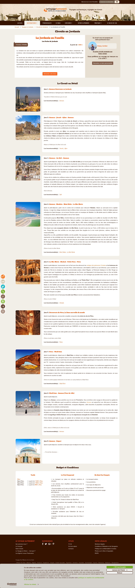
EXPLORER (68, 23)
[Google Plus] (50, 544)
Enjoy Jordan (102, 46)
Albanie (28, 562)
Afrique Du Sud (20, 562)
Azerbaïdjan (88, 562)
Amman (89, 402)
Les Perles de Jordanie (50, 41)
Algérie (34, 562)
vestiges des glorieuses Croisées (96, 265)
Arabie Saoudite (60, 562)
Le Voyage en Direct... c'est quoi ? (25, 551)
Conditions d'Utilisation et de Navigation (106, 546)
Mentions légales (100, 544)
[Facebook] (43, 544)
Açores (95, 562)
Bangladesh (115, 562)
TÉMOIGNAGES (47, 23)
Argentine (69, 562)
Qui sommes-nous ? (21, 544)
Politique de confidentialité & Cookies (105, 548)
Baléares (107, 562)
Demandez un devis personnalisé (102, 63)
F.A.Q (70, 544)
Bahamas (101, 562)
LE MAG (58, 23)
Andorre (39, 562)
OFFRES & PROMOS (83, 23)
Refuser (119, 573)
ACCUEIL (19, 23)
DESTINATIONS (31, 23)
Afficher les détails (30, 584)
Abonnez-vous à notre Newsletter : (90, 1)
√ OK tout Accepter (120, 567)
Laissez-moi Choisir (118, 570)
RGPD (97, 553)
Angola (52, 562)
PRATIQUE (97, 23)
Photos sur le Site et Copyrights (104, 551)
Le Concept (19, 546)
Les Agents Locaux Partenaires (25, 553)
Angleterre (46, 562)
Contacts (71, 548)
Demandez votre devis (50, 73)
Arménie (75, 562)
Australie (81, 562)
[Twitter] (46, 544)
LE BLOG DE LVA (112, 23)
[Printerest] (54, 544)
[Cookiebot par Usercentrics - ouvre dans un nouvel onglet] (12, 584)
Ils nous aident (72, 546)
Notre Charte (19, 548)
